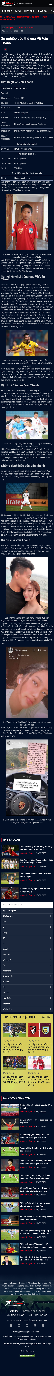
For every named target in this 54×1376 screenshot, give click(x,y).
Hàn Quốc (7, 998)
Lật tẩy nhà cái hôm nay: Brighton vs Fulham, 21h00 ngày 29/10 (13, 1048)
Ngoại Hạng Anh (9, 911)
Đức (4, 922)
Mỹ (4, 987)
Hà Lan (6, 993)
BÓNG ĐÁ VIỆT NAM (26, 28)
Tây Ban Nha (8, 916)
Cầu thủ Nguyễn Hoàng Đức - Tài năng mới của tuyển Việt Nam (34, 1136)
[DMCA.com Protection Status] (27, 1356)
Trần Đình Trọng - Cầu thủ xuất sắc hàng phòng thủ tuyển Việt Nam (35, 1162)
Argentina (7, 971)
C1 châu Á (7, 960)
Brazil (5, 949)
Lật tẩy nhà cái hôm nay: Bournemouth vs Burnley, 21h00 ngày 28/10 (38, 1048)
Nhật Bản (6, 1004)
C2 (4, 944)
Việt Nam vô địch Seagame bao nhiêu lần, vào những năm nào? (36, 861)
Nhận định (29, 11)
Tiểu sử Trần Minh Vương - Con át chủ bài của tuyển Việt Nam (35, 1204)
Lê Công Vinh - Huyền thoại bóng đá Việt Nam (36, 1121)
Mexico (6, 982)
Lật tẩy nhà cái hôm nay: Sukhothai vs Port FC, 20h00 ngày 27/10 (14, 1079)
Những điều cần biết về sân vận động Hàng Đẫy (36, 1106)
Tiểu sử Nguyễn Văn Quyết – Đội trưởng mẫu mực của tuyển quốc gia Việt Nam (36, 1245)
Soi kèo (18, 11)
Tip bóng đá (42, 11)
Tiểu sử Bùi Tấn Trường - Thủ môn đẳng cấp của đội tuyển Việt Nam (35, 1176)
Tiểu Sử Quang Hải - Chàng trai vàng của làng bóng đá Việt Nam (36, 847)
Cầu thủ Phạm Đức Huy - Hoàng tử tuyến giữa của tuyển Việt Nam (35, 1189)
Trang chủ (7, 11)
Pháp (5, 933)
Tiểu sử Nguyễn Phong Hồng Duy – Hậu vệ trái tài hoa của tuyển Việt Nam (35, 1232)
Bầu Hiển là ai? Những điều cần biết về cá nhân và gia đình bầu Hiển (35, 1258)
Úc (4, 965)
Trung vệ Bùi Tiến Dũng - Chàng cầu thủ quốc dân (36, 1149)
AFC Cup (6, 954)
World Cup (7, 1009)
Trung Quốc (8, 976)
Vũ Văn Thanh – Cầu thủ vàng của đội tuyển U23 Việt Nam (36, 1218)
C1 (4, 938)
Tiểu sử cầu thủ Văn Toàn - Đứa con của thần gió (35, 875)
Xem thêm (46, 1017)
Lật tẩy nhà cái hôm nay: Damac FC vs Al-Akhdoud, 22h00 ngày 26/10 (39, 1080)
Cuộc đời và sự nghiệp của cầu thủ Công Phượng (35, 890)
